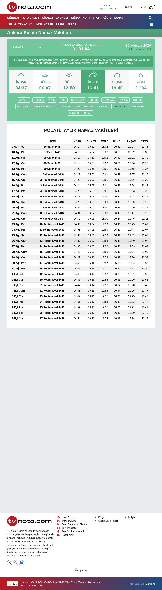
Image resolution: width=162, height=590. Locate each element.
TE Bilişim (149, 584)
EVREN (124, 100)
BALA (63, 100)
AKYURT (24, 100)
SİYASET (47, 17)
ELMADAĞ (109, 100)
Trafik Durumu (69, 521)
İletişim (132, 517)
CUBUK (93, 100)
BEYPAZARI (77, 100)
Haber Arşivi (68, 535)
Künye (101, 517)
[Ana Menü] (151, 24)
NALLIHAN (104, 106)
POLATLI (120, 106)
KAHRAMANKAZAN (44, 106)
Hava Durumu (69, 517)
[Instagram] (15, 562)
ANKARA (39, 100)
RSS (14, 584)
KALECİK (65, 106)
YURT (86, 17)
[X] (9, 562)
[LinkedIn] (21, 562)
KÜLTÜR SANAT (113, 17)
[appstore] (81, 569)
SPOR (96, 17)
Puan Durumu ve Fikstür (74, 524)
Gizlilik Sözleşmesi (108, 521)
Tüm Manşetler (69, 528)
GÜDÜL (137, 100)
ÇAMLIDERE (137, 106)
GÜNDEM (13, 17)
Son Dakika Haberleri (73, 531)
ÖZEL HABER (44, 24)
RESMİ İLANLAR (66, 24)
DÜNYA (75, 17)
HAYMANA (23, 106)
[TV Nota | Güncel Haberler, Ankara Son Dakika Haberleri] (29, 7)
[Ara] (151, 17)
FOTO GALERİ (31, 17)
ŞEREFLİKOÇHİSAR (80, 113)
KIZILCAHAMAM (84, 106)
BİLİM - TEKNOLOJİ (20, 24)
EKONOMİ (62, 17)
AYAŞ (52, 100)
